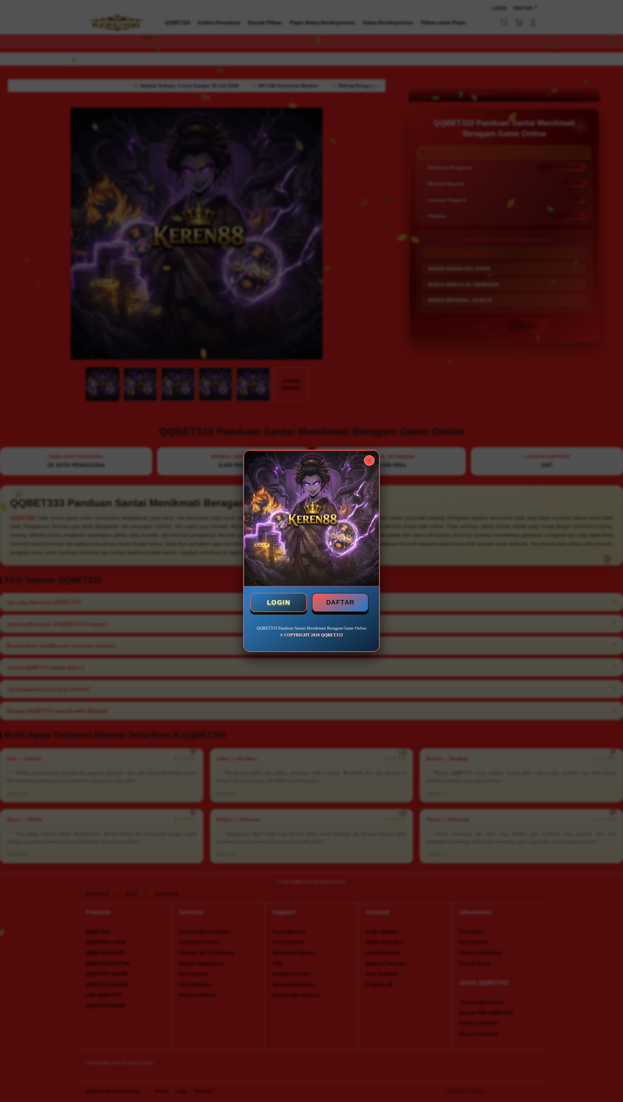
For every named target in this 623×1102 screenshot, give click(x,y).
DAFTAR (340, 602)
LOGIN (278, 602)
